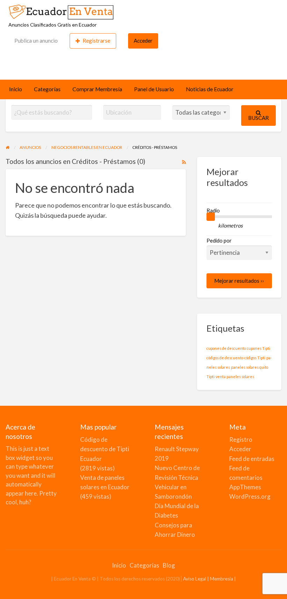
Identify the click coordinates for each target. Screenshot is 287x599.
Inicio (15, 89)
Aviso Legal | (196, 579)
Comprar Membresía (97, 89)
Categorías (47, 89)
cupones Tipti (258, 348)
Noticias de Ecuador (209, 89)
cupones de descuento (226, 348)
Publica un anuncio (36, 40)
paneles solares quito (249, 367)
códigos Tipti (254, 357)
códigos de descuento (224, 357)
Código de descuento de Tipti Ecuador (104, 449)
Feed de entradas (251, 458)
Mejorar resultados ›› (239, 280)
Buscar (258, 118)
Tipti (210, 376)
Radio (213, 210)
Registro (240, 439)
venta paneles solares (235, 376)
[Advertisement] (143, 63)
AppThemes (245, 487)
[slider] (210, 216)
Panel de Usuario (154, 89)
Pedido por (219, 240)
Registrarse (96, 40)
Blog (169, 565)
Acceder (143, 40)
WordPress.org (250, 496)
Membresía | (223, 579)
